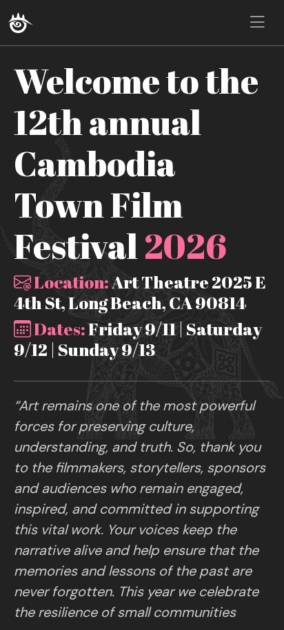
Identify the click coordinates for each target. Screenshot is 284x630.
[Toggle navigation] (257, 22)
